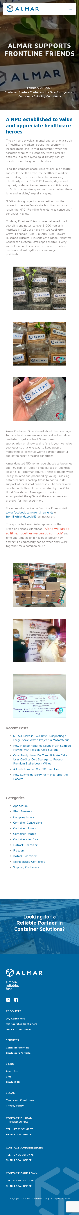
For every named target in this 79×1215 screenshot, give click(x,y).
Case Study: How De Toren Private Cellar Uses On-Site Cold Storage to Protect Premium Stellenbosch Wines (40, 759)
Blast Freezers (22, 811)
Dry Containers (15, 1018)
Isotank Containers (25, 856)
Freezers (19, 850)
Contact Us (13, 1081)
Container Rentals (17, 92)
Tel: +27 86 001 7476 (20, 1154)
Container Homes (24, 828)
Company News (23, 817)
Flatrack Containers (26, 845)
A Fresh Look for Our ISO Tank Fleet (37, 769)
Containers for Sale (43, 92)
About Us (11, 1071)
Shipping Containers (47, 96)
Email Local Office (19, 1134)
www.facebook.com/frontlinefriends (29, 512)
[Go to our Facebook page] (16, 1000)
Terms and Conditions (20, 1100)
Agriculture (20, 805)
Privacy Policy (15, 1105)
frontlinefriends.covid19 (21, 516)
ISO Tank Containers (19, 1029)
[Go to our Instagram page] (8, 1000)
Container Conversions (27, 822)
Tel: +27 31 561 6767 (19, 1129)
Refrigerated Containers (29, 861)
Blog (9, 1076)
